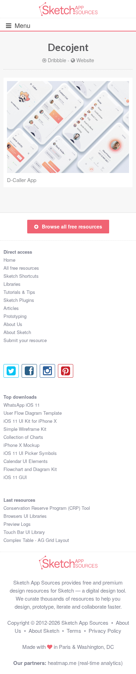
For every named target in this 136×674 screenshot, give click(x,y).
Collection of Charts (23, 437)
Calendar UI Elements (25, 461)
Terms (74, 630)
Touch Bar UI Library (24, 532)
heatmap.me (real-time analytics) (85, 662)
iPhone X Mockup (21, 445)
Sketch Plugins (18, 300)
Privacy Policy (105, 630)
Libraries (12, 284)
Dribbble (57, 60)
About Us (12, 324)
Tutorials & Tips (19, 292)
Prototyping (15, 316)
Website (85, 60)
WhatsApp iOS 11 (21, 404)
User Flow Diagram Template (32, 413)
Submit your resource (25, 340)
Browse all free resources (72, 226)
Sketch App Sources (84, 622)
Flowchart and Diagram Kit (30, 469)
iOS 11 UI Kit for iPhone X (30, 421)
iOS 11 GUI (15, 477)
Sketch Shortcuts (21, 276)
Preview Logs (17, 524)
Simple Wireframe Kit (24, 429)
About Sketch (17, 332)
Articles (11, 308)
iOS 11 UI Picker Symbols (30, 453)
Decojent (68, 47)
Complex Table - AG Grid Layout (36, 540)
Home (9, 259)
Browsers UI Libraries (25, 516)
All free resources (21, 267)
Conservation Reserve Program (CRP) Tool (46, 508)
